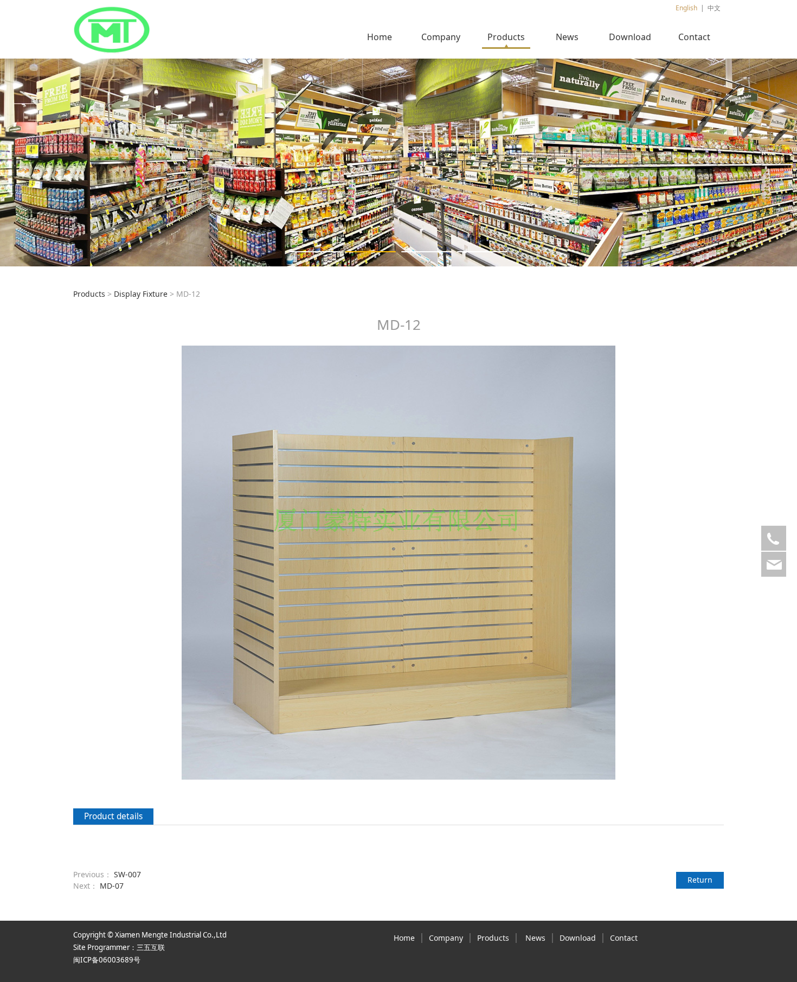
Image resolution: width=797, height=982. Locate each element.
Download (630, 37)
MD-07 (112, 886)
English (686, 7)
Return (699, 880)
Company (440, 37)
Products (506, 37)
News (567, 37)
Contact (694, 37)
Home (379, 37)
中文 (714, 7)
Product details (113, 816)
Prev (96, 162)
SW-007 (127, 874)
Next (701, 162)
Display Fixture (141, 294)
